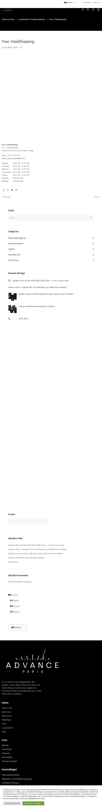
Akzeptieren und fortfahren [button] (33, 803)
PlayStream (6, 719)
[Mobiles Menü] (98, 9)
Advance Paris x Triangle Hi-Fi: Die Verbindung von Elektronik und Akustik (37, 549)
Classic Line (7, 708)
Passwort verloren (9, 761)
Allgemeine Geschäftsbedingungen (17, 778)
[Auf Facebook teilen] (3, 190)
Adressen (6, 753)
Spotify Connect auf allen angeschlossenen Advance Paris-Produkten (35, 553)
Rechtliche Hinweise (10, 782)
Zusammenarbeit (15, 243)
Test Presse (13, 260)
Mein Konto (96, 2)
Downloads (6, 749)
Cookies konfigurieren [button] (12, 803)
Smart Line (6, 712)
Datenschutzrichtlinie (10, 774)
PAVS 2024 (13, 562)
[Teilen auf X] (8, 190)
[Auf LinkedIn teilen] (16, 190)
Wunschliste (87, 2)
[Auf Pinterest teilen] (12, 190)
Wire (4, 731)
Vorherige (6, 196)
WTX (4, 723)
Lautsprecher (7, 727)
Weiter (97, 196)
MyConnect (7, 715)
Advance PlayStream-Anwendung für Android (26, 557)
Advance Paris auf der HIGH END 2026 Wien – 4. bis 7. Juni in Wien (36, 545)
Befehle (5, 745)
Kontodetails (7, 757)
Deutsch (70, 2)
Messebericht (14, 254)
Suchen (11, 514)
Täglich (11, 249)
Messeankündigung (16, 237)
